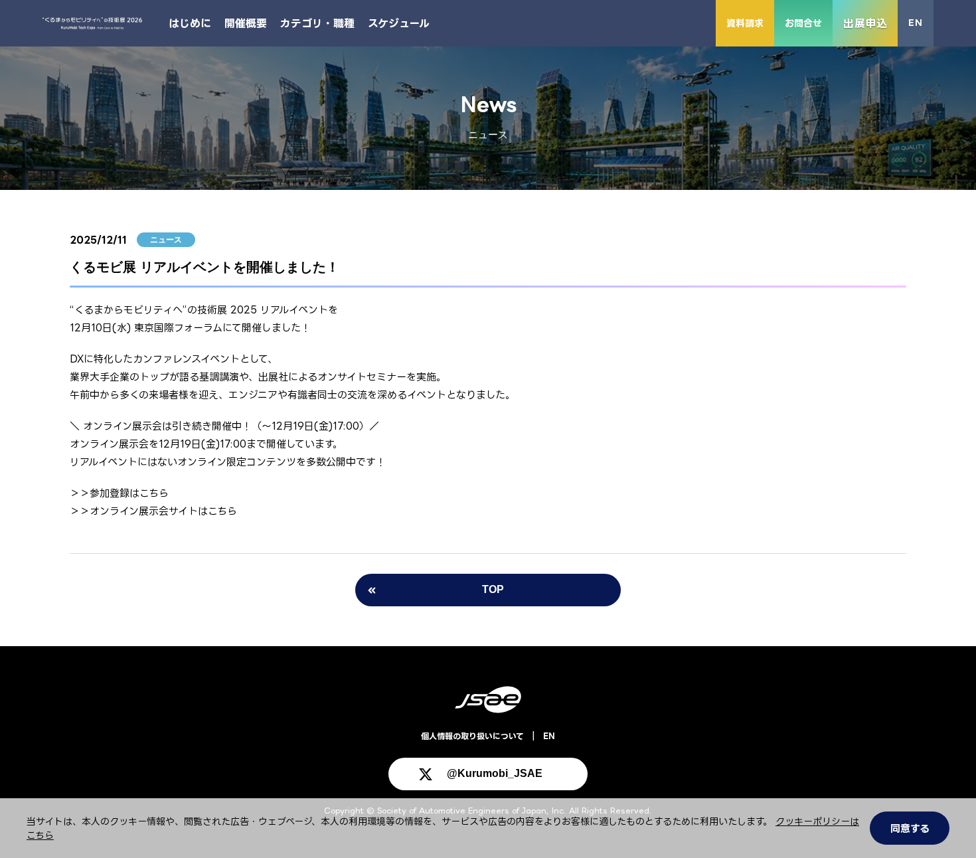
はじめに (190, 23)
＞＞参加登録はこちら (119, 493)
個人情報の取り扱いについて (472, 736)
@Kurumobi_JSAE (494, 773)
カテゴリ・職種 (317, 23)
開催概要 (245, 23)
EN (915, 22)
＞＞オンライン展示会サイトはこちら (153, 511)
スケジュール (399, 23)
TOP (493, 589)
